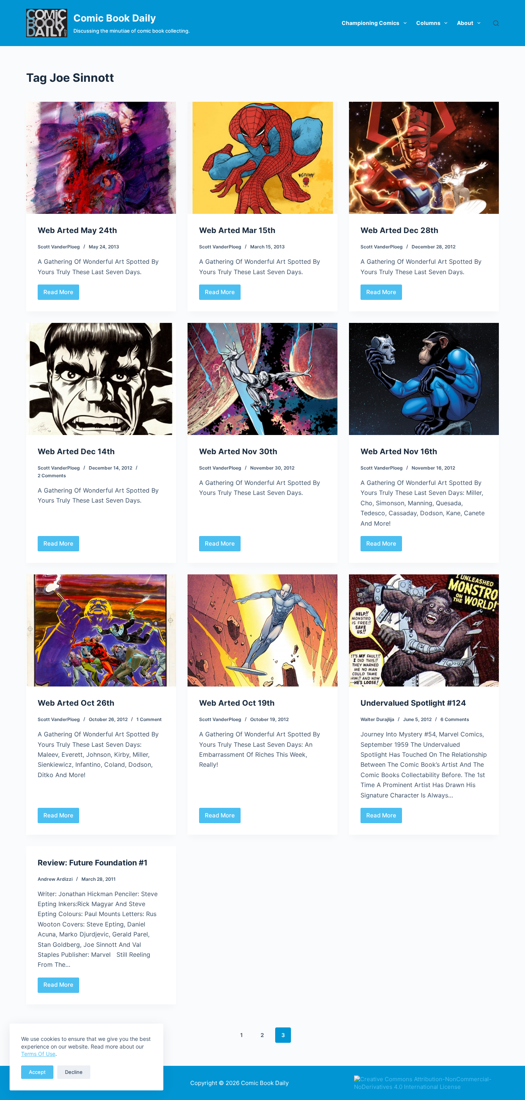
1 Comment (149, 719)
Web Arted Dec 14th (76, 451)
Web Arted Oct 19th (236, 703)
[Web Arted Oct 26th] (101, 630)
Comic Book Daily (114, 18)
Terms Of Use (38, 1053)
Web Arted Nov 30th (238, 451)
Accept (37, 1072)
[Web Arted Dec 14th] (101, 379)
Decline (74, 1072)
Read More (58, 294)
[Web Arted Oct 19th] (262, 630)
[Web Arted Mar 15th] (262, 158)
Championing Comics (370, 23)
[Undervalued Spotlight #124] (424, 630)
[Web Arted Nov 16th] (424, 379)
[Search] (496, 23)
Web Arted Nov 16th (399, 451)
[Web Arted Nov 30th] (262, 379)
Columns (428, 23)
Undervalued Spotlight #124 (413, 703)
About (465, 23)
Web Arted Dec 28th (399, 230)
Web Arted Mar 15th (237, 230)
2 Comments (52, 475)
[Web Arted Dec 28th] (424, 158)
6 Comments (454, 719)
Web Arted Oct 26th (76, 703)
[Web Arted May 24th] (101, 158)
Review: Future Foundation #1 (93, 862)
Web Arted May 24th (77, 230)
